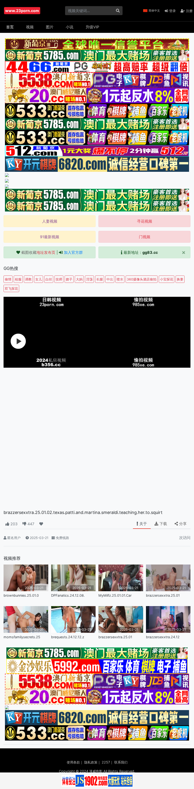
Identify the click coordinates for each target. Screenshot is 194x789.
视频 (30, 27)
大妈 (79, 279)
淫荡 (89, 279)
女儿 (38, 279)
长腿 (99, 279)
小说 (69, 27)
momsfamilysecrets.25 (22, 637)
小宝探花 (166, 279)
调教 (28, 279)
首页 (10, 27)
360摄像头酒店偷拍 (141, 279)
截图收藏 (38, 252)
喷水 (120, 279)
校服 (18, 279)
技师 (59, 279)
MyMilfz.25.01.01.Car (115, 595)
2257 (106, 762)
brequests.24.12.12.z (67, 637)
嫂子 (69, 279)
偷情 (8, 279)
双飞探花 (11, 288)
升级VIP (92, 27)
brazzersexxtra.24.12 (163, 637)
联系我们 (121, 762)
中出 (109, 279)
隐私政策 (90, 762)
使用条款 (73, 762)
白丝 (48, 279)
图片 (49, 27)
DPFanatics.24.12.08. (68, 595)
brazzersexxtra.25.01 (163, 595)
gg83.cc (150, 252)
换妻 (180, 279)
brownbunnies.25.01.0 (21, 595)
